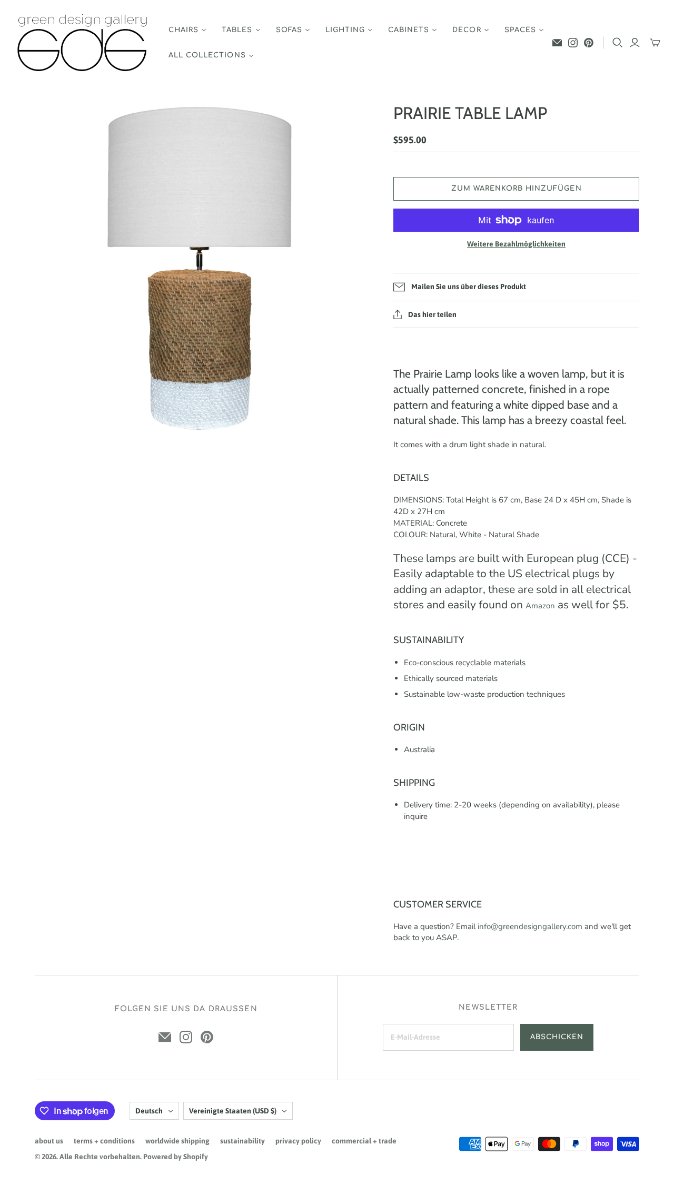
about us (49, 1141)
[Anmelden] (634, 42)
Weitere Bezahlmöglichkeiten (516, 244)
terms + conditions (104, 1141)
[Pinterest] (588, 42)
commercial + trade (364, 1141)
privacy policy (298, 1141)
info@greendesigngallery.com (530, 926)
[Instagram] (573, 42)
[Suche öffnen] (617, 42)
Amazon (540, 605)
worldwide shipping (177, 1141)
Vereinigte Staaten (232, 1111)
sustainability (242, 1141)
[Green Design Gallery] (83, 43)
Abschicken (556, 1037)
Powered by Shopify (175, 1156)
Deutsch (149, 1111)
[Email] (557, 42)
